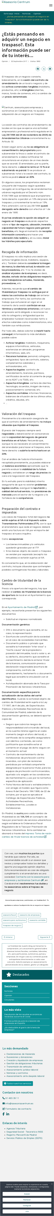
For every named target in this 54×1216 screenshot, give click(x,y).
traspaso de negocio (12, 925)
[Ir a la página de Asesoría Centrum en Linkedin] (7, 1114)
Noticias (8, 991)
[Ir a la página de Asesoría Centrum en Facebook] (4, 1114)
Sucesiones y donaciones (19, 1057)
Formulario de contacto (18, 1109)
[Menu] (50, 5)
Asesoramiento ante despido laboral (25, 1076)
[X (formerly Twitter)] (44, 69)
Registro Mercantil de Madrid (22, 1135)
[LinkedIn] (50, 69)
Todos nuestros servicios (18, 1084)
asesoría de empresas (30, 915)
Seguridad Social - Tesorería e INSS (25, 1132)
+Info (27, 1211)
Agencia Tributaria (16, 1129)
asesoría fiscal (9, 915)
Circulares (9, 1000)
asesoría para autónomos (14, 920)
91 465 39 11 (12, 1098)
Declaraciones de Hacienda (21, 1054)
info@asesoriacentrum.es (19, 1103)
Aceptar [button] (27, 1194)
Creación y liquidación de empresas (25, 1060)
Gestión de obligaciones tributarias (25, 1063)
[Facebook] (38, 69)
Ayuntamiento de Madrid (21, 607)
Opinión (5, 61)
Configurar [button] (27, 1205)
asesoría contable (37, 920)
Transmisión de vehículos (19, 1067)
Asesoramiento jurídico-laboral (22, 1070)
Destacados (21, 974)
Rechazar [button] (27, 1200)
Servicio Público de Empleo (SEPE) (24, 1138)
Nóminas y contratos (17, 1073)
